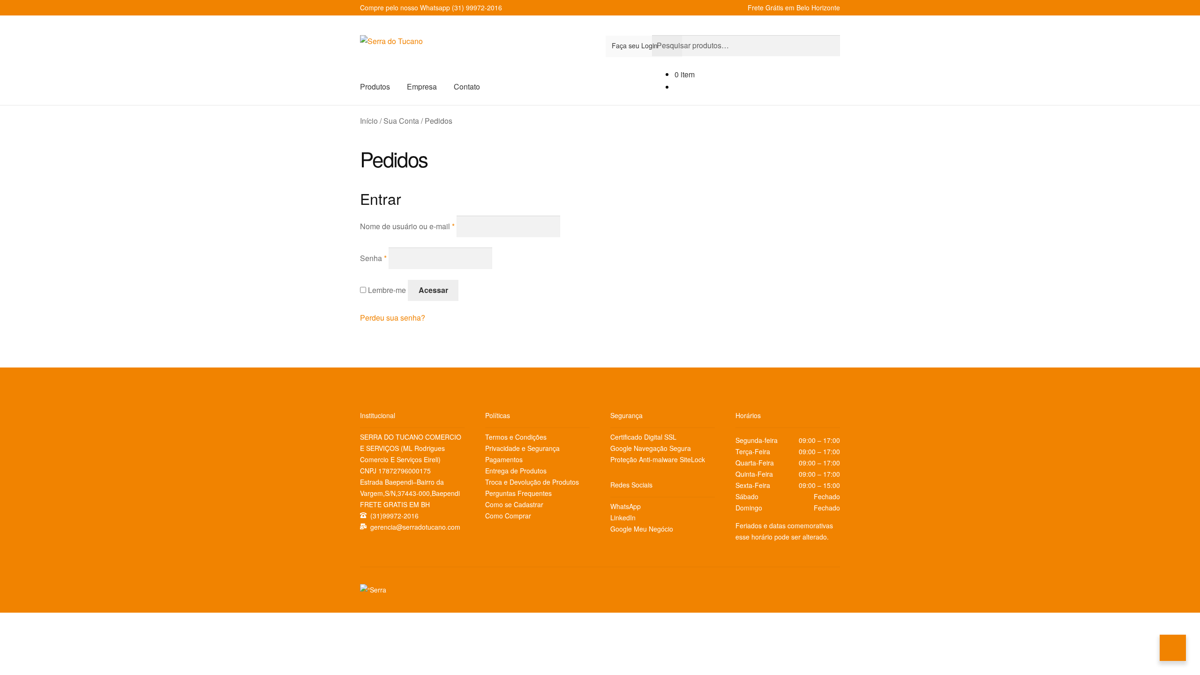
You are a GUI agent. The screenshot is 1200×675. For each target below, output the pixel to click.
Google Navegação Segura (650, 448)
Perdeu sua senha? (392, 317)
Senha (373, 258)
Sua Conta (401, 120)
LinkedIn (623, 517)
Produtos (375, 86)
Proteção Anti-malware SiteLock (657, 459)
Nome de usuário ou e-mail (407, 226)
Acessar (433, 290)
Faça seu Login (635, 45)
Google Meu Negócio (641, 528)
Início (369, 120)
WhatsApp (625, 506)
